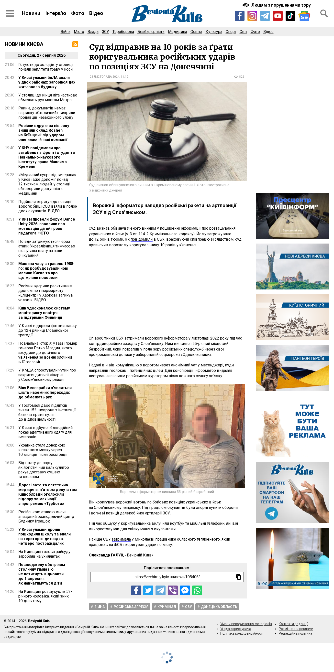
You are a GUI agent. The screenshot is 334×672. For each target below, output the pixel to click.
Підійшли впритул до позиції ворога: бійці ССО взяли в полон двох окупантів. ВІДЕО (47, 206)
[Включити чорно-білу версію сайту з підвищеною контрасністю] (277, 5)
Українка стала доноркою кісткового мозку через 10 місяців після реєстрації (42, 450)
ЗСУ (105, 31)
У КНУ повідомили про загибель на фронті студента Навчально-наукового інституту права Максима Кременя (46, 157)
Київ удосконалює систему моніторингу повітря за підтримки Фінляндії (44, 313)
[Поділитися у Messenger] (185, 591)
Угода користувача (235, 629)
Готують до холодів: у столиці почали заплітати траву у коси (45, 67)
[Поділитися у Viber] (173, 591)
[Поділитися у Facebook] (136, 591)
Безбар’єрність (151, 31)
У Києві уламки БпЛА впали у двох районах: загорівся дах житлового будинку (46, 82)
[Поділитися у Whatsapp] (197, 591)
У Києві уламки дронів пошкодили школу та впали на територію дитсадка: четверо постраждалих (44, 536)
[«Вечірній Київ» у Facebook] (240, 16)
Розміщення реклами (296, 629)
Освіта (196, 31)
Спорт (231, 31)
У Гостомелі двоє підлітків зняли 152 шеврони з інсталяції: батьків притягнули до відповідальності (47, 412)
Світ (243, 31)
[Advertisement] (167, 291)
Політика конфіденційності (241, 633)
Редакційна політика (295, 633)
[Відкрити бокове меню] (10, 13)
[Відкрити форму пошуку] (324, 13)
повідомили (142, 239)
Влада (93, 31)
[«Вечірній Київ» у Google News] (304, 16)
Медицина (177, 31)
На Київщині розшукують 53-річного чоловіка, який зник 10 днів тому (45, 596)
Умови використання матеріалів (246, 624)
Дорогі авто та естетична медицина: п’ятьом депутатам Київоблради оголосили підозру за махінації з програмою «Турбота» (47, 494)
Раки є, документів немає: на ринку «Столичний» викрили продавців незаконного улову (46, 113)
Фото (77, 13)
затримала (121, 539)
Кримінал (166, 607)
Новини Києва (24, 44)
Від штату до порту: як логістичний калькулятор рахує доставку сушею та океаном (43, 469)
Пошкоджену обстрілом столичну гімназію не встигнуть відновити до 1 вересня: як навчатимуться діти (41, 574)
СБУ (188, 607)
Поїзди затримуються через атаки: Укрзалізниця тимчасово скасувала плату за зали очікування (46, 248)
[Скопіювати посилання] (239, 577)
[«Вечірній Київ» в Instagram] (252, 16)
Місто (79, 31)
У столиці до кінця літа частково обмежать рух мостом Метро (47, 97)
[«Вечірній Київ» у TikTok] (290, 16)
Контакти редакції (293, 624)
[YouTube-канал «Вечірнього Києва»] (278, 16)
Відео (96, 13)
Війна (65, 31)
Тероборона (123, 31)
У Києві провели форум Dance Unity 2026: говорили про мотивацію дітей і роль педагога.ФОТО (46, 226)
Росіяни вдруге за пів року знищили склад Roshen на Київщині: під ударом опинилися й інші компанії (43, 132)
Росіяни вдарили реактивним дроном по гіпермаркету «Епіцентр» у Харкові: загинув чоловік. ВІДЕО (45, 293)
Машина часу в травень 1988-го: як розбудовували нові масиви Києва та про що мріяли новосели (46, 270)
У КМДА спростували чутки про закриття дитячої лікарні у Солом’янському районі (47, 375)
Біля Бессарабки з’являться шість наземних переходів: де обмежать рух (45, 392)
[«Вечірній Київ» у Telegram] (265, 16)
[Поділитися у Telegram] (161, 591)
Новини (31, 13)
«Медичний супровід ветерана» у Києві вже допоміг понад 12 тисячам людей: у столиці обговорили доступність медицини (47, 184)
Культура (214, 31)
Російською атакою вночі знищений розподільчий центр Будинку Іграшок (46, 516)
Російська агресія (131, 607)
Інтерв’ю (55, 13)
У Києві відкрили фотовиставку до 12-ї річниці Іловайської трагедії (47, 330)
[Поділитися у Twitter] (148, 591)
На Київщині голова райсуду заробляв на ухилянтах (44, 554)
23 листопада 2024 (104, 76)
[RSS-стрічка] (75, 44)
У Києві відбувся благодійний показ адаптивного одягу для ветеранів (45, 432)
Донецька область (219, 607)
